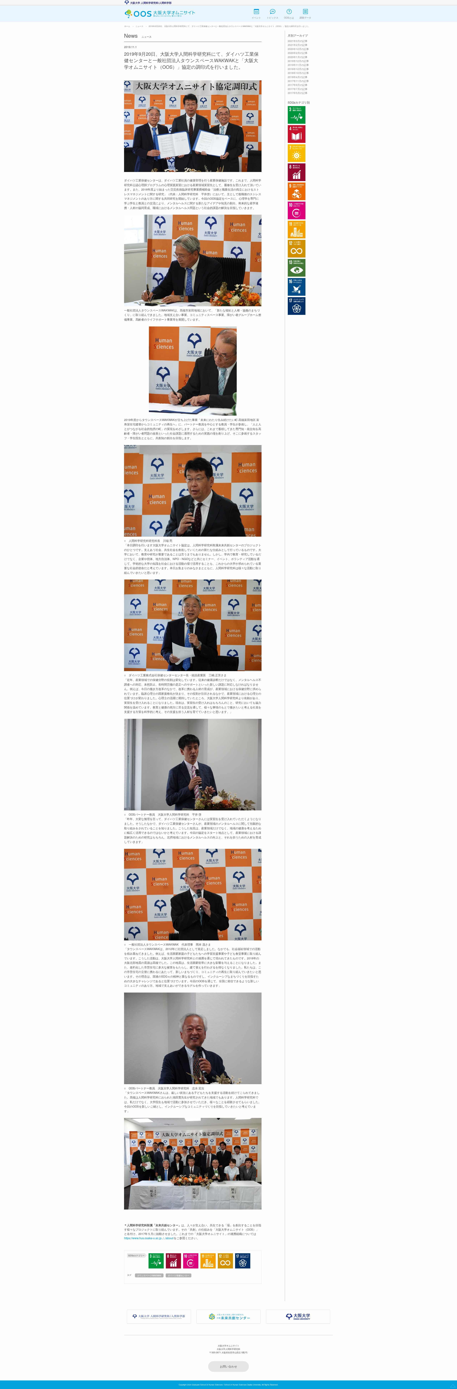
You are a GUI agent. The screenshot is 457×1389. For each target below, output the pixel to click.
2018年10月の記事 (298, 73)
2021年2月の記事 (297, 45)
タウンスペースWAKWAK (149, 1275)
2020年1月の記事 (297, 57)
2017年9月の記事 (297, 85)
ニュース (139, 26)
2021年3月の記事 (297, 41)
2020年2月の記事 (297, 53)
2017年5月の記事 (297, 93)
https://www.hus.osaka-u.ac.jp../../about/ (149, 1238)
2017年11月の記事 (298, 81)
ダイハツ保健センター (178, 1275)
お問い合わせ (228, 1366)
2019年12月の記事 (298, 61)
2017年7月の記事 (297, 89)
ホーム (127, 26)
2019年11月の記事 (298, 65)
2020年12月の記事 (298, 49)
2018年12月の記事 (298, 69)
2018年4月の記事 (297, 77)
